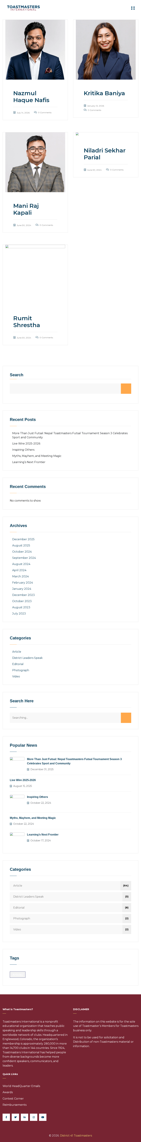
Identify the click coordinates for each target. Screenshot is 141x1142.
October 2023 (22, 601)
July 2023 (19, 613)
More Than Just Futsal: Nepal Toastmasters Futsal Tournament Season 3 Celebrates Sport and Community (74, 761)
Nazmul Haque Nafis (31, 97)
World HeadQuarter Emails (21, 1086)
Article (16, 651)
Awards (8, 1092)
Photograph (20, 670)
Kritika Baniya (104, 93)
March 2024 (20, 576)
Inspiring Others (23, 449)
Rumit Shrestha (26, 322)
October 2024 (22, 551)
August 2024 (21, 564)
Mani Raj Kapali (26, 209)
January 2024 (21, 588)
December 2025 (23, 539)
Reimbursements (14, 1104)
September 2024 (24, 557)
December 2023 (23, 595)
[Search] (126, 718)
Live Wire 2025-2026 (26, 443)
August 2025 (21, 545)
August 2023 (21, 607)
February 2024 (22, 582)
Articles (18, 974)
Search (16, 375)
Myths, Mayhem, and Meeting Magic (36, 456)
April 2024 (19, 570)
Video (16, 676)
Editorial (18, 664)
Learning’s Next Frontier (28, 462)
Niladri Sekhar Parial (105, 154)
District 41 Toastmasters (76, 1135)
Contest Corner (13, 1098)
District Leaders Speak (27, 658)
